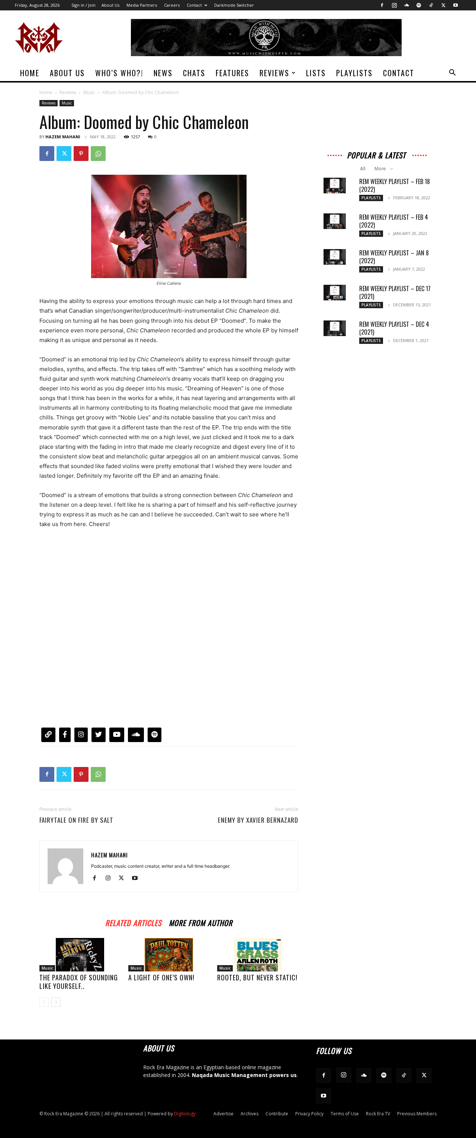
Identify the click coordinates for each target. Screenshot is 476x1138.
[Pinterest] (81, 153)
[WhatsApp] (98, 153)
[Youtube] (455, 5)
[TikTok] (431, 5)
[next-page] (56, 1002)
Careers (172, 5)
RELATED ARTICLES (133, 921)
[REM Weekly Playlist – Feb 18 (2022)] (334, 185)
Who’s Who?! (119, 72)
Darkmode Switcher (234, 5)
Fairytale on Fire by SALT (76, 820)
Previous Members (417, 1113)
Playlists (354, 72)
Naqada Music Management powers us (244, 1075)
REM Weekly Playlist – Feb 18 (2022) (394, 185)
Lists (316, 72)
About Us (110, 5)
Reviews (274, 72)
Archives (249, 1113)
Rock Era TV (378, 1113)
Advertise (223, 1113)
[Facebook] (381, 5)
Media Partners (141, 5)
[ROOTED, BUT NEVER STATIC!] (257, 954)
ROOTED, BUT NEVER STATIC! (257, 977)
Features (232, 72)
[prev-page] (44, 1002)
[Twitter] (443, 5)
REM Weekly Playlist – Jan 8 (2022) (394, 256)
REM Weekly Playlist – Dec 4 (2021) (394, 328)
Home (29, 72)
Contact (194, 5)
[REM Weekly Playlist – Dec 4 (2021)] (334, 328)
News (163, 72)
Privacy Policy (309, 1113)
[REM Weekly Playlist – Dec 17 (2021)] (334, 292)
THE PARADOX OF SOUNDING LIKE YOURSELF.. (78, 982)
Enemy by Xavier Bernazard (258, 820)
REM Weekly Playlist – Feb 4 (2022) (393, 221)
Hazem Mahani (62, 136)
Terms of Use (345, 1113)
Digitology (185, 1113)
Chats (194, 72)
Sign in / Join (83, 5)
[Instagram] (394, 5)
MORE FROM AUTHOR (200, 921)
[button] (452, 73)
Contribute (277, 1113)
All (363, 168)
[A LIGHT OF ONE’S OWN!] (168, 954)
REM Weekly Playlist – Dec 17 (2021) (395, 292)
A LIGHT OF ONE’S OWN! (161, 977)
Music (89, 92)
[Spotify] (418, 5)
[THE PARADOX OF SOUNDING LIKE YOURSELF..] (79, 954)
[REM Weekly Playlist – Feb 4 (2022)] (334, 221)
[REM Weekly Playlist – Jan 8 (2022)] (334, 257)
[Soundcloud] (406, 5)
